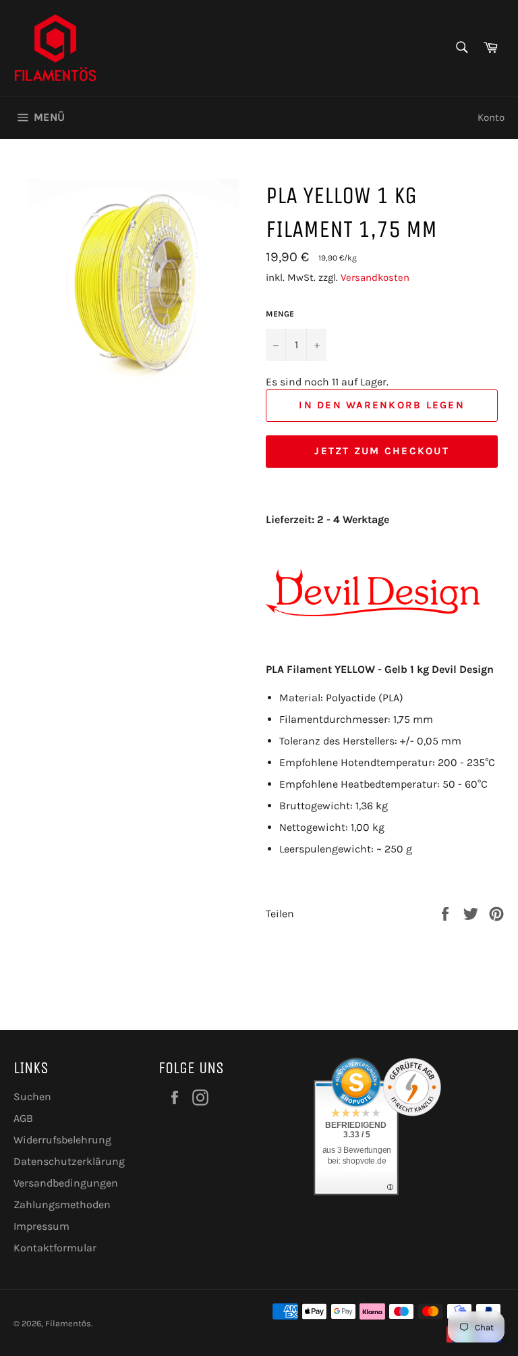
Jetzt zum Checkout (381, 451)
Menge (280, 314)
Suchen (32, 1096)
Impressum (41, 1226)
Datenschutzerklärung (69, 1161)
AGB (23, 1118)
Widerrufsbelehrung (62, 1139)
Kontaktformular (54, 1247)
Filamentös (68, 1323)
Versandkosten (375, 277)
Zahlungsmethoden (62, 1204)
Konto (491, 117)
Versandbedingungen (65, 1182)
